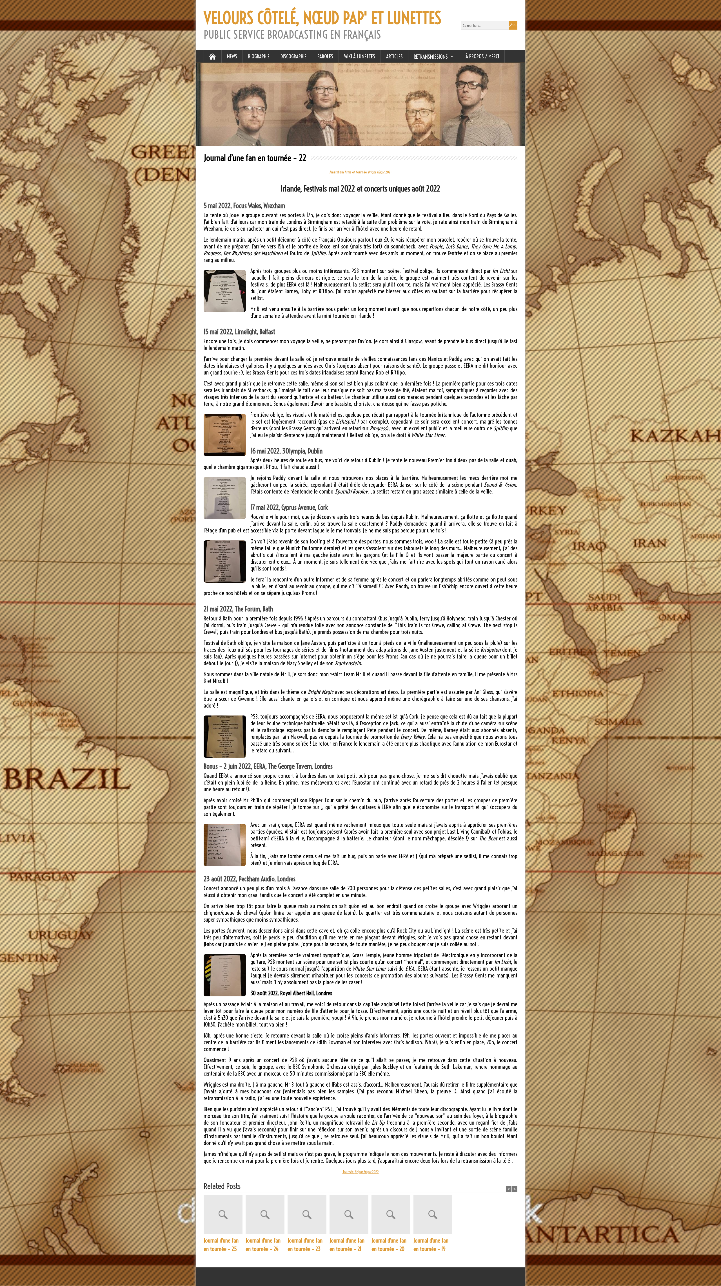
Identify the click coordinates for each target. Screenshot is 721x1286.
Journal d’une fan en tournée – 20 (388, 1244)
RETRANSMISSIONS (431, 56)
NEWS (232, 56)
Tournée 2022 (360, 1172)
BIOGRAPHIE (259, 56)
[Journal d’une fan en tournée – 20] (392, 1215)
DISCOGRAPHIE (293, 56)
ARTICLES (394, 56)
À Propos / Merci (482, 56)
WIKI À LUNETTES (359, 56)
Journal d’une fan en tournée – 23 (305, 1244)
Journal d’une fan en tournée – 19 (430, 1244)
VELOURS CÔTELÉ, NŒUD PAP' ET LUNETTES (322, 18)
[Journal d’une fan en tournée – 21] (350, 1215)
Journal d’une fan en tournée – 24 (263, 1244)
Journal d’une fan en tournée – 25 (221, 1244)
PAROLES (325, 56)
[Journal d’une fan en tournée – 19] (434, 1215)
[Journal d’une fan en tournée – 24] (267, 1215)
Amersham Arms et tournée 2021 (360, 172)
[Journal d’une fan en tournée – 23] (309, 1215)
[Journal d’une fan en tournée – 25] (225, 1215)
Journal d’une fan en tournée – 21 (347, 1244)
